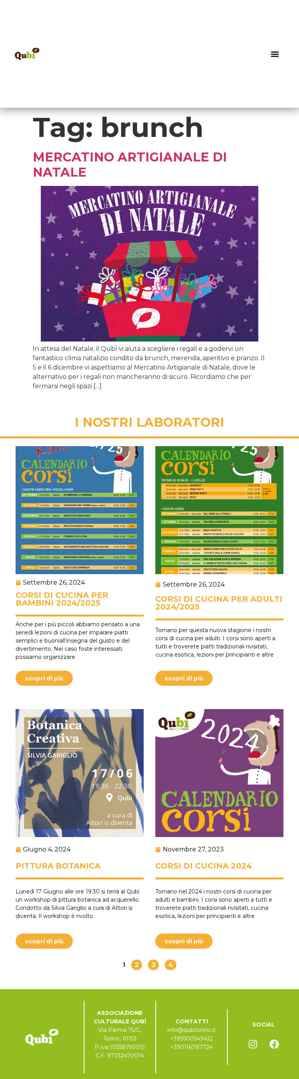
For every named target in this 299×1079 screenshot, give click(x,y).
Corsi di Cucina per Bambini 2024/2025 (62, 599)
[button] (275, 53)
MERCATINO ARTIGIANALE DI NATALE (130, 164)
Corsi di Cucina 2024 (203, 866)
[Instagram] (252, 1044)
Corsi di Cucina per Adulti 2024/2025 (218, 602)
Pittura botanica (58, 866)
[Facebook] (274, 1044)
